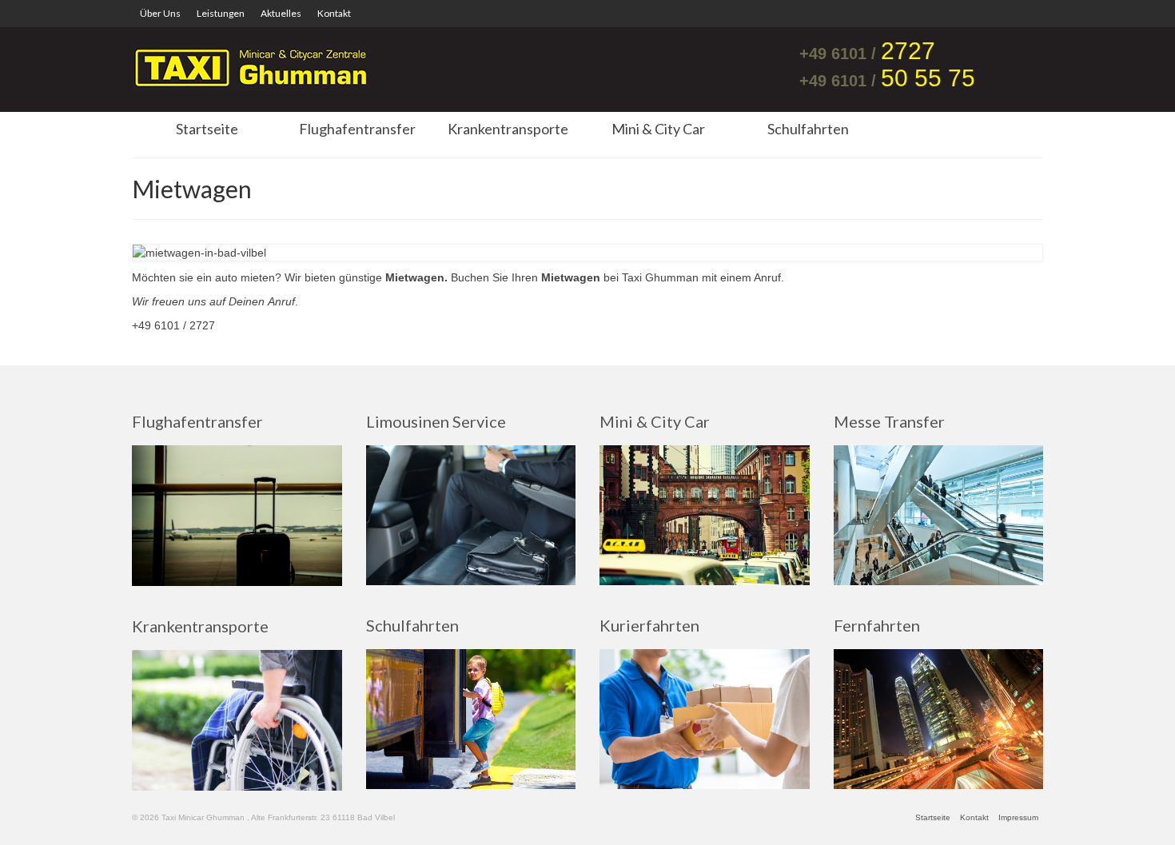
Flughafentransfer (357, 129)
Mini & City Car (658, 129)
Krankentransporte (508, 129)
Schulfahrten (808, 129)
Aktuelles (281, 13)
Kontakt (334, 13)
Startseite (207, 129)
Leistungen (221, 13)
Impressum (1018, 817)
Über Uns (160, 13)
